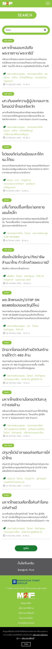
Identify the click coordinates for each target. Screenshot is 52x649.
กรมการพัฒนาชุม (40, 233)
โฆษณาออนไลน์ (26, 618)
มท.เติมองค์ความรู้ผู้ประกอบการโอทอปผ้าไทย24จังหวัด (25, 104)
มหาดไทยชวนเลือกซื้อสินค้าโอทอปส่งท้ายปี (25, 505)
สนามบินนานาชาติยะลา (14, 184)
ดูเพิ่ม (26, 548)
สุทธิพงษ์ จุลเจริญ (36, 429)
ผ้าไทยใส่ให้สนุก (26, 77)
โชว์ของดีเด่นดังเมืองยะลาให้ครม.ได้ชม (23, 157)
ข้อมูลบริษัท (26, 603)
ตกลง (26, 644)
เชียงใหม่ (10, 276)
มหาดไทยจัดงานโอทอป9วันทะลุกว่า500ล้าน (24, 402)
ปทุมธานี (11, 479)
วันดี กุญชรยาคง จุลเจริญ (15, 429)
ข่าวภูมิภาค (26, 180)
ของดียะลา (30, 184)
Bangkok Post (26, 570)
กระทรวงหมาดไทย (11, 379)
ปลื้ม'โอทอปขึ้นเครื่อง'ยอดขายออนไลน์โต (23, 210)
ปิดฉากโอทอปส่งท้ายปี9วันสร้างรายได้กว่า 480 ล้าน (25, 352)
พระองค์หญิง (40, 77)
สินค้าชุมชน (29, 276)
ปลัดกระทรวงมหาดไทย (33, 433)
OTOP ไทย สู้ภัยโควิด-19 (31, 379)
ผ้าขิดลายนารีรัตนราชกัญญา (16, 134)
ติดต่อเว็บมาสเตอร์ (26, 623)
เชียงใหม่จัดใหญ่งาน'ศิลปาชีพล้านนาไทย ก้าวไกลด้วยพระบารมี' (25, 260)
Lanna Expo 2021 (23, 280)
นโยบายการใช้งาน (26, 608)
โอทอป (7, 77)
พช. (46, 74)
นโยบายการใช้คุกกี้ (28, 638)
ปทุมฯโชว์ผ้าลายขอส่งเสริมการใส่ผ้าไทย (26, 455)
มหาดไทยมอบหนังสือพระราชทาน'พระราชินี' (18, 50)
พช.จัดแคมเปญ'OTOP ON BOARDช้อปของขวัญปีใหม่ (20, 302)
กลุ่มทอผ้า (8, 81)
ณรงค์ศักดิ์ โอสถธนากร (14, 482)
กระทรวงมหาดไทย (35, 74)
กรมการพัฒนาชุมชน (16, 74)
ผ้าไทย (14, 77)
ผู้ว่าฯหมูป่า (41, 479)
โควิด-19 (40, 276)
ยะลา (17, 180)
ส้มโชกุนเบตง (9, 187)
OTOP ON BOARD (11, 237)
